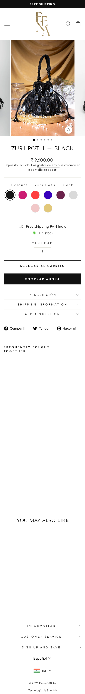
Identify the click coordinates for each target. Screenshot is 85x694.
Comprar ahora (42, 279)
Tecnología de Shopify (42, 690)
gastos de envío (48, 165)
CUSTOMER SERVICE (41, 636)
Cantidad (42, 243)
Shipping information (43, 304)
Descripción (43, 294)
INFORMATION (41, 625)
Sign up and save (41, 647)
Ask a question (42, 314)
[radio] (10, 195)
